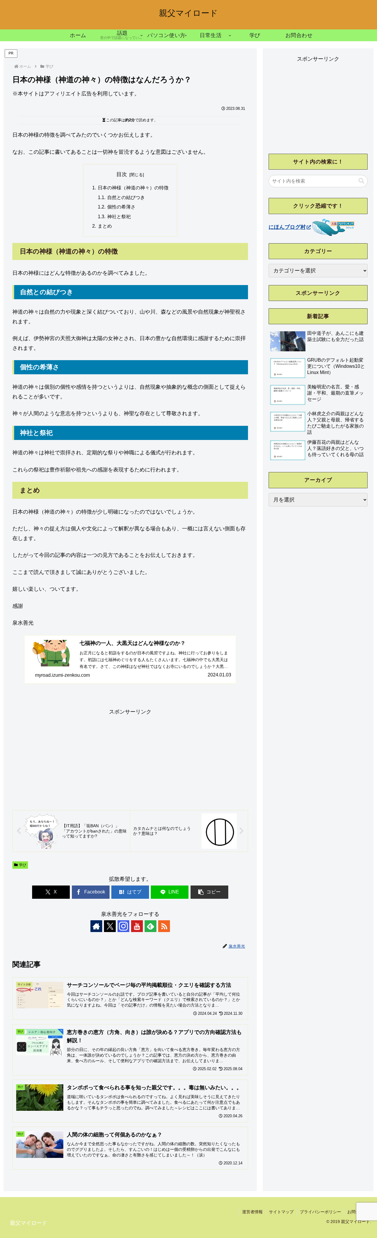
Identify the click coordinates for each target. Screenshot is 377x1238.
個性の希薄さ (121, 206)
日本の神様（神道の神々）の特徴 (133, 187)
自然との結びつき (126, 197)
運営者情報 (252, 1211)
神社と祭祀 (119, 216)
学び (22, 865)
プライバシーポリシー (320, 1211)
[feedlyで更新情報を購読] (150, 926)
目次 (121, 174)
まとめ (105, 226)
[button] (209, 892)
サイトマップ (281, 1211)
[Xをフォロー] (110, 926)
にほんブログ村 (287, 227)
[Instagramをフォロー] (123, 926)
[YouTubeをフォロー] (137, 926)
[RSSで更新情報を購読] (164, 926)
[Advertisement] (130, 757)
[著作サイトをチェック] (96, 926)
